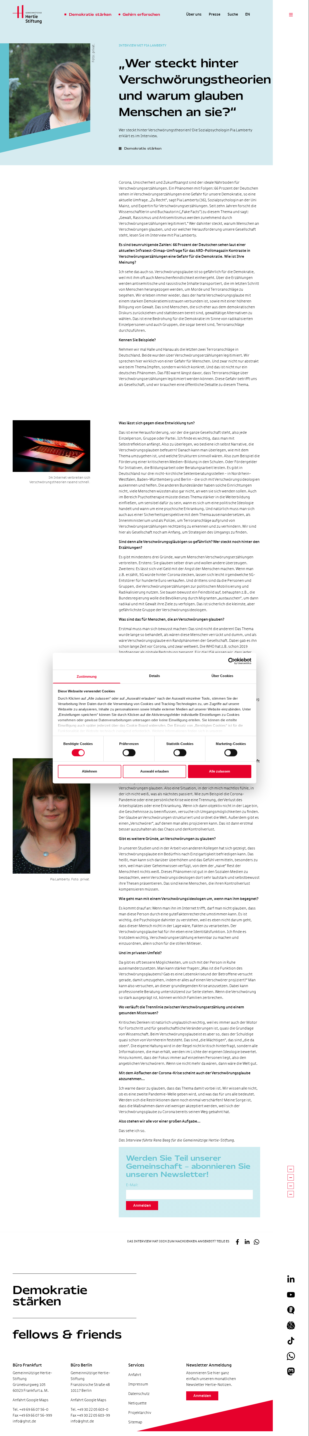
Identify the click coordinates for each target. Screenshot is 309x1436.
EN (247, 14)
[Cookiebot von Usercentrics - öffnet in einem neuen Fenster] (231, 661)
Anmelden (142, 1205)
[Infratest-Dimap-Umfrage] (291, 1169)
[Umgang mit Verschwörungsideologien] (291, 1186)
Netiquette (137, 1403)
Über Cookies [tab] (222, 676)
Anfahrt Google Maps (30, 1400)
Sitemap (135, 1422)
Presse (214, 14)
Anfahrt (134, 1375)
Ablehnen (89, 771)
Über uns (194, 14)
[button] (237, 1242)
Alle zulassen (219, 771)
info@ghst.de (24, 1421)
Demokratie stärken (50, 1295)
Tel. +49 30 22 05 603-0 (89, 1409)
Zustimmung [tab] (87, 676)
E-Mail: (132, 1185)
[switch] (129, 752)
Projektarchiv (139, 1412)
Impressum (138, 1384)
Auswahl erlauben (154, 771)
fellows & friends (67, 1334)
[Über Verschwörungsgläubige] (291, 1177)
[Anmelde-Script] (291, 1194)
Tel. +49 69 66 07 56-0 (30, 1409)
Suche (233, 14)
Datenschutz (139, 1394)
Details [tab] (154, 676)
